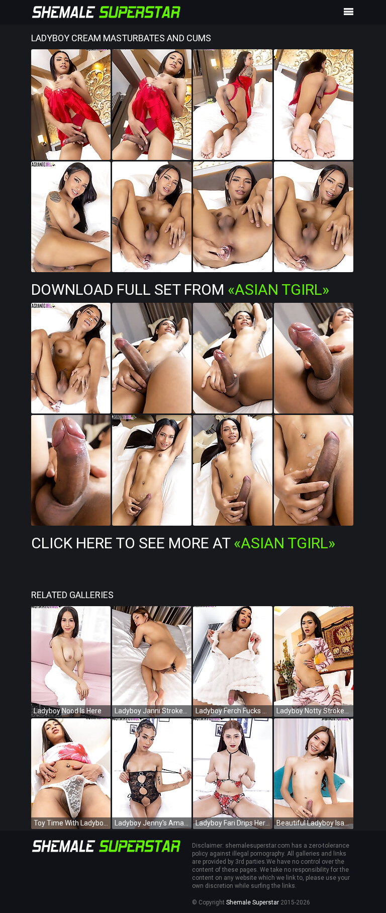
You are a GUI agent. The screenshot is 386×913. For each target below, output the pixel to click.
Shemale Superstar (252, 902)
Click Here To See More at (183, 543)
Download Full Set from (180, 289)
